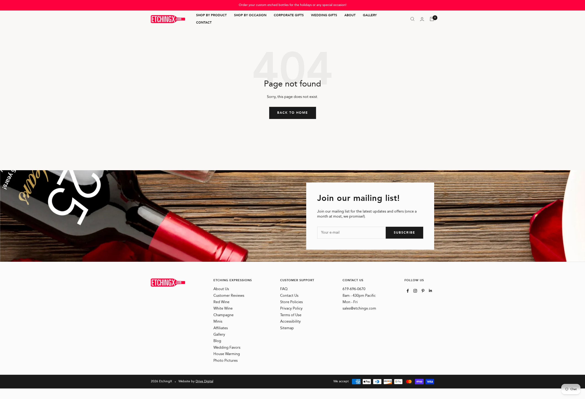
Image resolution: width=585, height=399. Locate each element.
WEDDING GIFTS (324, 15)
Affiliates (220, 328)
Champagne (223, 315)
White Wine (223, 308)
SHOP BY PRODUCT (211, 15)
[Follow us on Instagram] (415, 291)
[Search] (412, 19)
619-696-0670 (354, 289)
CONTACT (204, 22)
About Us (221, 289)
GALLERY (370, 15)
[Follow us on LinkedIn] (430, 290)
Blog (217, 341)
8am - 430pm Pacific (359, 295)
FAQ (283, 289)
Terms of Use (290, 315)
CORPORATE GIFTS (289, 15)
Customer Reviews (228, 295)
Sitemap (287, 328)
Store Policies (291, 302)
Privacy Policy (291, 308)
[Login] (422, 19)
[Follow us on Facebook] (407, 291)
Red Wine (221, 302)
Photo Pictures (225, 360)
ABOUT (350, 15)
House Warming (226, 354)
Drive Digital (204, 381)
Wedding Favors (226, 347)
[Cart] (432, 19)
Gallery (219, 334)
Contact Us (289, 295)
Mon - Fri (350, 302)
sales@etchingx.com (359, 308)
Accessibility (290, 321)
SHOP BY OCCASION (250, 15)
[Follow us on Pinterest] (423, 291)
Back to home (292, 112)
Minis (217, 321)
